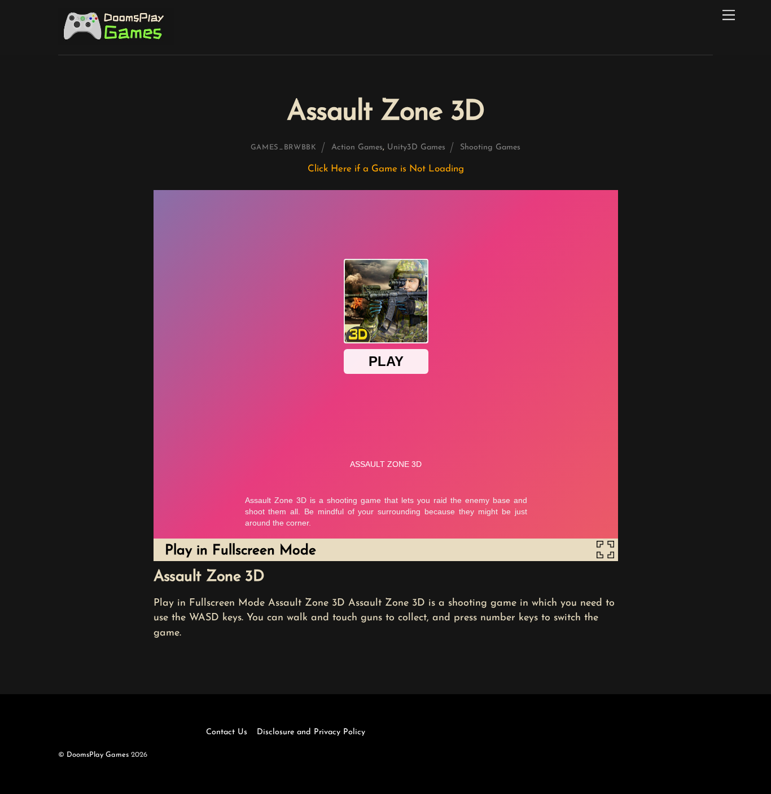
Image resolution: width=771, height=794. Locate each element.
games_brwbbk (284, 147)
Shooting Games (490, 147)
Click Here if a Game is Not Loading (386, 169)
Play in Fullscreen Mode (240, 551)
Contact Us (226, 732)
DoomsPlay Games (98, 754)
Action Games (357, 147)
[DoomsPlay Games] (116, 41)
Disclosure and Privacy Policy (311, 732)
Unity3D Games (416, 147)
